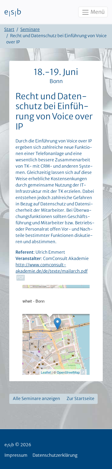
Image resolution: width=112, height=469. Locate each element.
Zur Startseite (80, 398)
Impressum (15, 455)
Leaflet (46, 372)
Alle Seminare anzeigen (36, 398)
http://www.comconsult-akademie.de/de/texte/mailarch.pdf (52, 268)
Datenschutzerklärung (55, 455)
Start (9, 29)
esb (12, 12)
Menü (97, 12)
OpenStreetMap (68, 372)
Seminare (30, 29)
